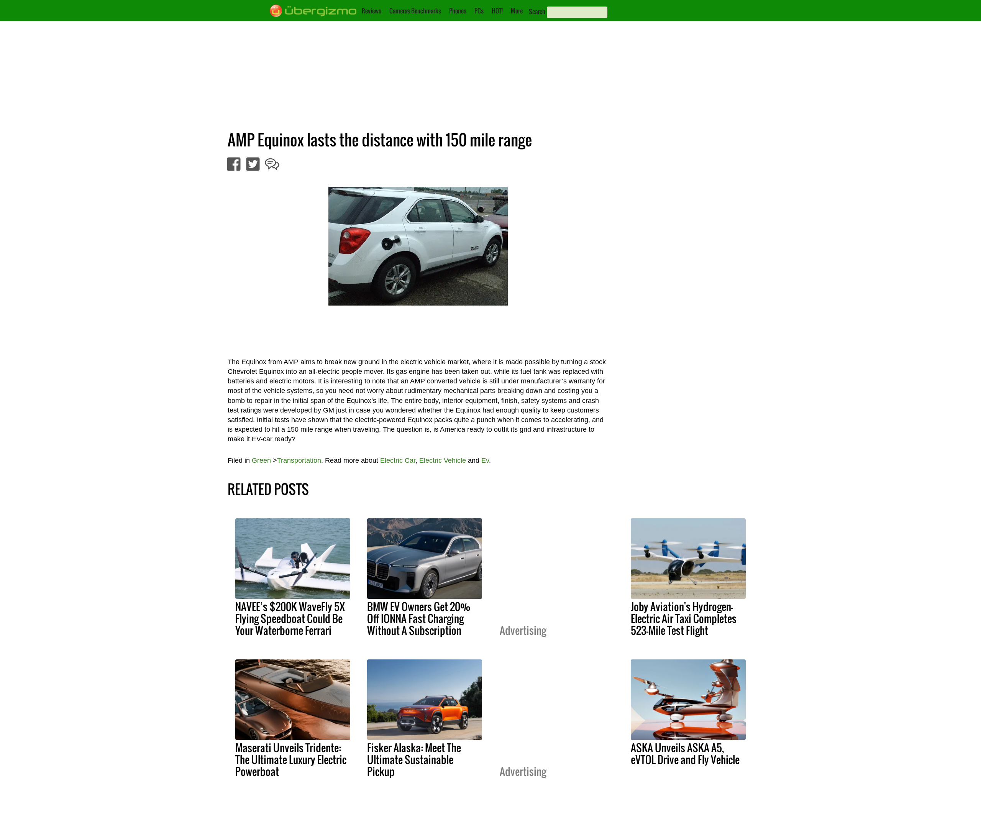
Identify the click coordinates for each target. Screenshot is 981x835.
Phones (457, 10)
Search (537, 11)
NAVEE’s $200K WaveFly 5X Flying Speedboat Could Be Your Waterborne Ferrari (290, 618)
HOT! (497, 10)
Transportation (299, 460)
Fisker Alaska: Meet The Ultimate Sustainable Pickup (414, 759)
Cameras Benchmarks (415, 10)
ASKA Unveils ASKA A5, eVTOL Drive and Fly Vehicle (685, 753)
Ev (485, 460)
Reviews (371, 10)
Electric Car (397, 460)
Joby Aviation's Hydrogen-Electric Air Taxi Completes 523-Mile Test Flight (684, 618)
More (517, 10)
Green (261, 460)
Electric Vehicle (442, 460)
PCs (479, 10)
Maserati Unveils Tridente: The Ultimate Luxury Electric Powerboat (290, 759)
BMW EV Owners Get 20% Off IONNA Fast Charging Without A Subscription (418, 618)
